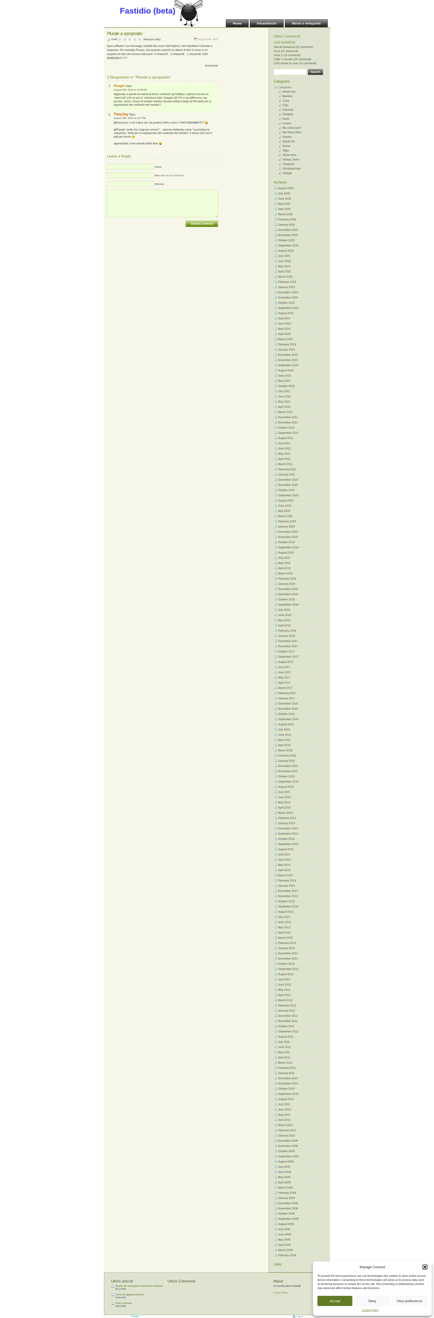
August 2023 (286, 370)
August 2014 (286, 849)
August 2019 (286, 552)
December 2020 (288, 479)
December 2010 (288, 1078)
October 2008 (286, 1213)
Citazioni (288, 109)
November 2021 (288, 422)
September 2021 (288, 433)
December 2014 (288, 828)
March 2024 (285, 339)
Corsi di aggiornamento (130, 1294)
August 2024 (286, 313)
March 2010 (285, 1125)
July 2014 (284, 854)
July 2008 (284, 1229)
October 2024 (286, 302)
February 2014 (287, 880)
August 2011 (285, 1036)
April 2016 (284, 745)
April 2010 (284, 1120)
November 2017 (288, 646)
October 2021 (286, 427)
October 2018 (286, 599)
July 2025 (284, 256)
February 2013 (287, 943)
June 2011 (284, 1047)
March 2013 (285, 937)
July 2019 (284, 557)
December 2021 (288, 417)
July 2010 (284, 1104)
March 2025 (285, 276)
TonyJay (121, 114)
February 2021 (287, 469)
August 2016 (286, 724)
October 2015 (286, 776)
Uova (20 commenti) (286, 51)
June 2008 (284, 1234)
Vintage (287, 173)
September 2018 (288, 604)
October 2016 (286, 714)
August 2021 (286, 438)
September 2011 (288, 1031)
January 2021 (286, 474)
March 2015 (285, 812)
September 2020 (288, 495)
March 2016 (285, 750)
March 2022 (285, 412)
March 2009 (285, 1187)
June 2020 (284, 505)
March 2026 (285, 214)
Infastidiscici (267, 23)
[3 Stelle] (129, 39)
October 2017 (286, 651)
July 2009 (284, 1166)
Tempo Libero (291, 159)
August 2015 (286, 786)
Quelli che (289, 141)
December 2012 (288, 953)
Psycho (287, 136)
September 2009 (288, 1156)
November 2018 (288, 594)
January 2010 (286, 1135)
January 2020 (286, 526)
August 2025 (286, 250)
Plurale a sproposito (124, 33)
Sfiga (286, 150)
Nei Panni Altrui (292, 132)
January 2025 (286, 287)
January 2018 (286, 636)
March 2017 (285, 688)
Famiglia (288, 114)
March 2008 (285, 1250)
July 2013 (284, 917)
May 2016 (284, 740)
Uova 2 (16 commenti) (287, 55)
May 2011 (284, 1052)
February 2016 (287, 755)
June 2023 (284, 375)
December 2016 (288, 703)
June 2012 (284, 984)
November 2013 (288, 896)
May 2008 (284, 1239)
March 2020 (285, 516)
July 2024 (284, 318)
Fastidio (135, 1316)
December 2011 (288, 1015)
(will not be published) (169, 175)
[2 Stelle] (125, 39)
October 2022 (286, 386)
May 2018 (284, 620)
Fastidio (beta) (147, 10)
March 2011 (285, 1062)
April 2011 (284, 1057)
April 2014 (284, 870)
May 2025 (284, 266)
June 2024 (284, 323)
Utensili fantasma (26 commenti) (293, 47)
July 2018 (284, 609)
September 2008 (288, 1218)
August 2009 (286, 1161)
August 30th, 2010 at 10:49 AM (130, 89)
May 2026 (284, 203)
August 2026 (286, 188)
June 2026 (284, 198)
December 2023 (288, 354)
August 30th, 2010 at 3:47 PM (130, 118)
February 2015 (287, 818)
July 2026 (284, 193)
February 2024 (287, 344)
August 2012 (286, 974)
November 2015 (288, 771)
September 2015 (288, 781)
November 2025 (288, 235)
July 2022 (284, 391)
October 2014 (286, 838)
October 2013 (286, 901)
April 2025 (284, 271)
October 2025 (286, 240)
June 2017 (284, 672)
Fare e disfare (124, 1303)
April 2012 (284, 995)
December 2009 (288, 1140)
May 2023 (284, 380)
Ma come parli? (292, 127)
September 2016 (288, 719)
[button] (425, 1267)
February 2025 (287, 282)
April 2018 (284, 625)
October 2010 (286, 1088)
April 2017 (284, 682)
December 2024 (288, 292)
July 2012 (284, 979)
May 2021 (284, 453)
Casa (286, 100)
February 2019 (287, 578)
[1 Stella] (120, 39)
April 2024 (284, 334)
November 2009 (288, 1146)
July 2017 (284, 667)
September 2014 (288, 844)
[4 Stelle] (134, 39)
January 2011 (286, 1073)
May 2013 (284, 927)
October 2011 (286, 1026)
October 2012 (286, 963)
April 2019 (284, 568)
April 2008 (284, 1244)
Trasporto (288, 164)
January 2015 (286, 823)
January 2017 (286, 698)
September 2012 (288, 969)
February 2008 (287, 1255)
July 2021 (284, 443)
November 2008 (288, 1208)
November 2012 (288, 958)
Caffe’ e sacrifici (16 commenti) (292, 59)
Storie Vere (289, 155)
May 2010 (284, 1114)
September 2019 (288, 547)
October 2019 (286, 542)
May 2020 (284, 511)
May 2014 (284, 865)
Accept (335, 1301)
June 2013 (284, 922)
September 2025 (288, 245)
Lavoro (287, 123)
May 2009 (284, 1177)
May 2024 (284, 328)
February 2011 (287, 1068)
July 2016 (284, 729)
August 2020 (286, 500)
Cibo (285, 105)
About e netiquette (306, 23)
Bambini (288, 96)
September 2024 (288, 308)
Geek (114, 39)
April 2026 (284, 209)
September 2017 (288, 656)
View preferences (409, 1301)
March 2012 (285, 1000)
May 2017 (284, 677)
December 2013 (288, 891)
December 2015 (288, 766)
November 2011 (288, 1021)
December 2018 (288, 589)
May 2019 (284, 563)
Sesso (286, 146)
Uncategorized (292, 168)
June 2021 (284, 448)
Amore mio (289, 91)
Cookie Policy (370, 1310)
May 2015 (284, 802)
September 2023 (288, 365)
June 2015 (284, 797)
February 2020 (287, 521)
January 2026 (286, 224)
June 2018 (284, 615)
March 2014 (285, 875)
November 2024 (288, 297)
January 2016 (286, 760)
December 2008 (288, 1203)
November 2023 (288, 360)
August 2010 (286, 1099)
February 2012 (287, 1005)
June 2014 (284, 859)
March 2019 (285, 573)
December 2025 (288, 230)
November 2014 (288, 833)
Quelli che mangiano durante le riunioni (139, 1286)
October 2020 (286, 490)
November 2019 (288, 537)
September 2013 (288, 906)
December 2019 (288, 531)
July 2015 (284, 792)
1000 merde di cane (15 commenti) (295, 63)
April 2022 (284, 406)
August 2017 (286, 662)
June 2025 (284, 261)
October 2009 (286, 1151)
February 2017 (287, 693)
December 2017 (288, 641)
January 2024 (286, 349)
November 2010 (288, 1083)
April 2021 (284, 459)
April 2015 (284, 807)
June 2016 (284, 734)
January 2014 (286, 885)
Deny (372, 1301)
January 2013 (286, 948)
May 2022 (284, 401)
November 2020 (288, 485)
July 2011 (284, 1041)
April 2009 (284, 1182)
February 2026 (287, 219)
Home (237, 23)
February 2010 (287, 1130)
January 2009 (286, 1198)
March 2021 (285, 464)
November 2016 (288, 708)
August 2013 (286, 911)
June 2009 (284, 1172)
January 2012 (286, 1010)
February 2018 (287, 630)
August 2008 (286, 1224)
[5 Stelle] (139, 39)
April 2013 (284, 932)
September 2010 (288, 1094)
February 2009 (287, 1192)
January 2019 (286, 583)
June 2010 (284, 1109)
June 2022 (284, 396)
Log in (299, 1316)
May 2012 (284, 989)
